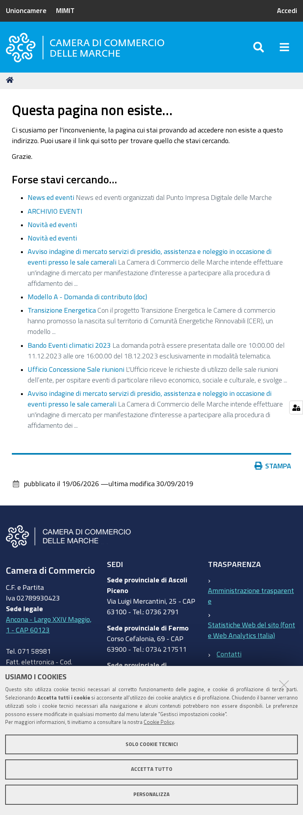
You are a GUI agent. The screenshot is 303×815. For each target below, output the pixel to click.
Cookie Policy (159, 722)
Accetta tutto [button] (151, 769)
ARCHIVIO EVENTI (55, 210)
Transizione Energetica (62, 309)
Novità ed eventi (52, 224)
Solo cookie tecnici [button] (151, 744)
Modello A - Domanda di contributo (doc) (87, 296)
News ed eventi (51, 197)
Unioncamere (26, 10)
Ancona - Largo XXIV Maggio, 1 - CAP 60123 (49, 624)
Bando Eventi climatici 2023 (69, 345)
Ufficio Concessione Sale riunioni (76, 369)
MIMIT (65, 10)
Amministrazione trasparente (251, 595)
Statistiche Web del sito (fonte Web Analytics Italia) (251, 630)
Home (11, 80)
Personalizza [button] (151, 794)
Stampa (278, 465)
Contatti (229, 653)
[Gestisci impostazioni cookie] (296, 407)
